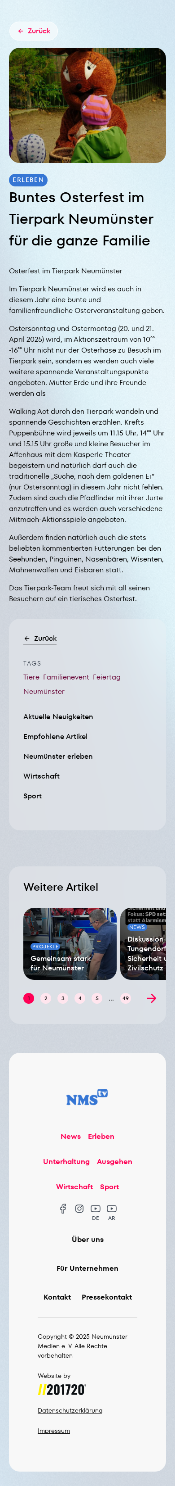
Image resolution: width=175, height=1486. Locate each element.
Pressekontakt (107, 1297)
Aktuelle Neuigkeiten (58, 716)
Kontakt (57, 1297)
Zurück (45, 638)
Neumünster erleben (58, 756)
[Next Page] (152, 998)
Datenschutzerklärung (70, 1410)
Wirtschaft (41, 776)
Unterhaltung (66, 1161)
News (71, 1136)
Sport (32, 796)
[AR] (111, 1208)
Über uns (88, 1239)
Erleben (101, 1136)
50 (125, 998)
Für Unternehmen (87, 1268)
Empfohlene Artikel (55, 736)
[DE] (95, 1208)
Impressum (54, 1430)
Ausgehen (114, 1161)
